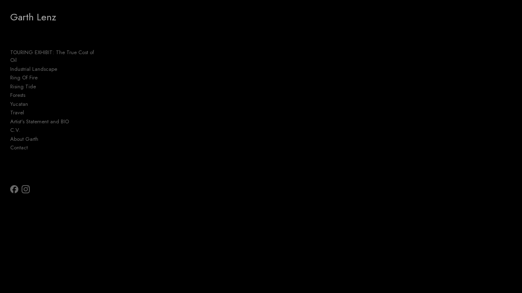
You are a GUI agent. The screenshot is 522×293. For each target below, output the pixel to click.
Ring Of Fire (24, 77)
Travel (17, 112)
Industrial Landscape (33, 69)
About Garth (24, 139)
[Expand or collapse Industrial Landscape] (62, 69)
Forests (17, 95)
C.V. (15, 130)
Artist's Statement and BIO (39, 121)
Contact (19, 147)
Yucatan (19, 104)
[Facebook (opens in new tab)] (14, 189)
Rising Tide (23, 86)
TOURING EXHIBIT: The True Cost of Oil (52, 56)
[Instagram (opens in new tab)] (26, 189)
